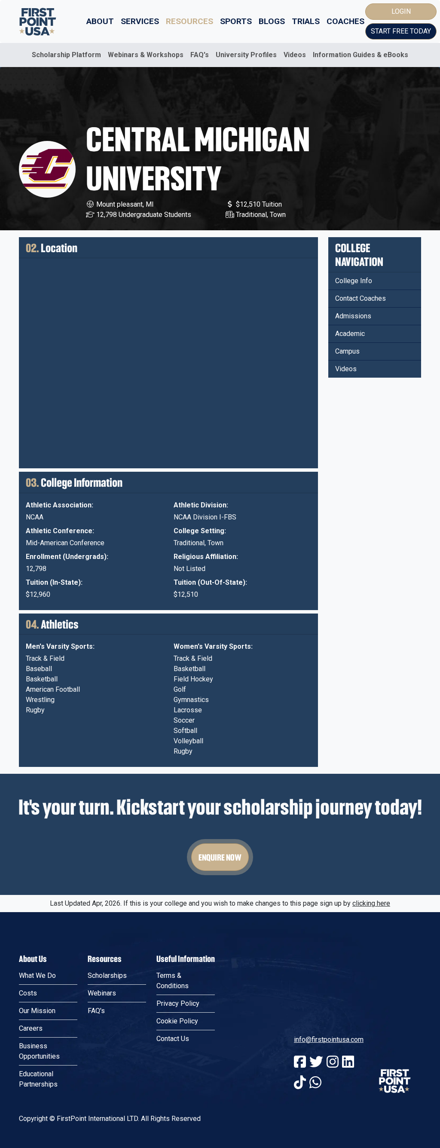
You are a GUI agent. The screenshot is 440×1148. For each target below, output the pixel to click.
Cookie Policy (177, 1021)
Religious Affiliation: (206, 557)
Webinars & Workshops (145, 55)
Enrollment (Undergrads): (67, 557)
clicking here (371, 903)
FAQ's (199, 55)
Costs (28, 993)
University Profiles (246, 55)
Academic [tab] (350, 334)
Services (140, 21)
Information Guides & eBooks (360, 55)
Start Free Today (401, 31)
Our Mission (37, 1011)
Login (401, 11)
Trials (306, 21)
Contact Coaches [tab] (360, 298)
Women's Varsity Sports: (213, 646)
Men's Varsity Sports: (60, 646)
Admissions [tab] (353, 316)
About (100, 21)
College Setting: (200, 531)
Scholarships (107, 975)
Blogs (272, 21)
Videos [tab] (346, 369)
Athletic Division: (201, 505)
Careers (31, 1028)
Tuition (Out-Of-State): (210, 582)
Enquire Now (220, 857)
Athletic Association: (59, 505)
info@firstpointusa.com (329, 1039)
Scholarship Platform (66, 55)
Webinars (102, 993)
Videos (295, 55)
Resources (189, 21)
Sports (236, 21)
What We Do (37, 975)
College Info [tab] (353, 281)
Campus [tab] (347, 351)
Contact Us (172, 1039)
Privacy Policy (177, 1003)
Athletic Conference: (60, 531)
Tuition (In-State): (54, 582)
